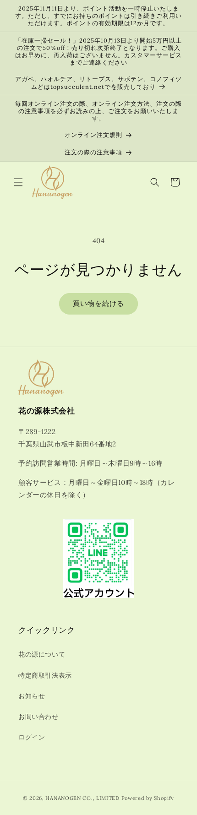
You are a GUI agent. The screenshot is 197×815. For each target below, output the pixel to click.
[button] (18, 182)
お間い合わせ (38, 716)
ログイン (31, 737)
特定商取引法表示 (45, 675)
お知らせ (31, 696)
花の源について (41, 654)
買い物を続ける (98, 303)
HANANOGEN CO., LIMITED (82, 798)
